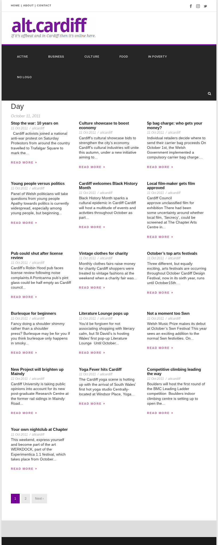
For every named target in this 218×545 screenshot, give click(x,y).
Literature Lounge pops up (103, 313)
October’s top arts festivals (172, 253)
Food (123, 56)
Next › (39, 498)
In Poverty (157, 56)
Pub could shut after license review (37, 255)
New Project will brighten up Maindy (37, 371)
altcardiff (38, 128)
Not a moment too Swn (168, 313)
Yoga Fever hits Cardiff (100, 369)
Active (22, 56)
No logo (24, 77)
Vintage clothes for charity (103, 253)
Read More (22, 162)
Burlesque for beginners (33, 313)
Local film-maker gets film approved (171, 185)
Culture (91, 56)
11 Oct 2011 (19, 128)
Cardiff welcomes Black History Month (108, 185)
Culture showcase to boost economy (104, 125)
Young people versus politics (38, 183)
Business (56, 56)
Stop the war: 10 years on (34, 123)
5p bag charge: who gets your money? (174, 125)
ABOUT (28, 5)
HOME (15, 5)
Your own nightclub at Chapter (39, 429)
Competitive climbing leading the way (174, 371)
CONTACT (44, 5)
